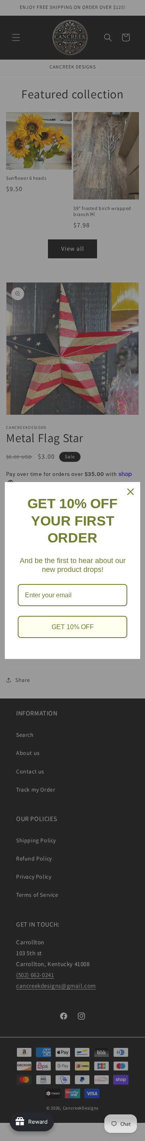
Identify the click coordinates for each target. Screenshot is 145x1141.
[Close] (130, 491)
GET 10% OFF (73, 626)
